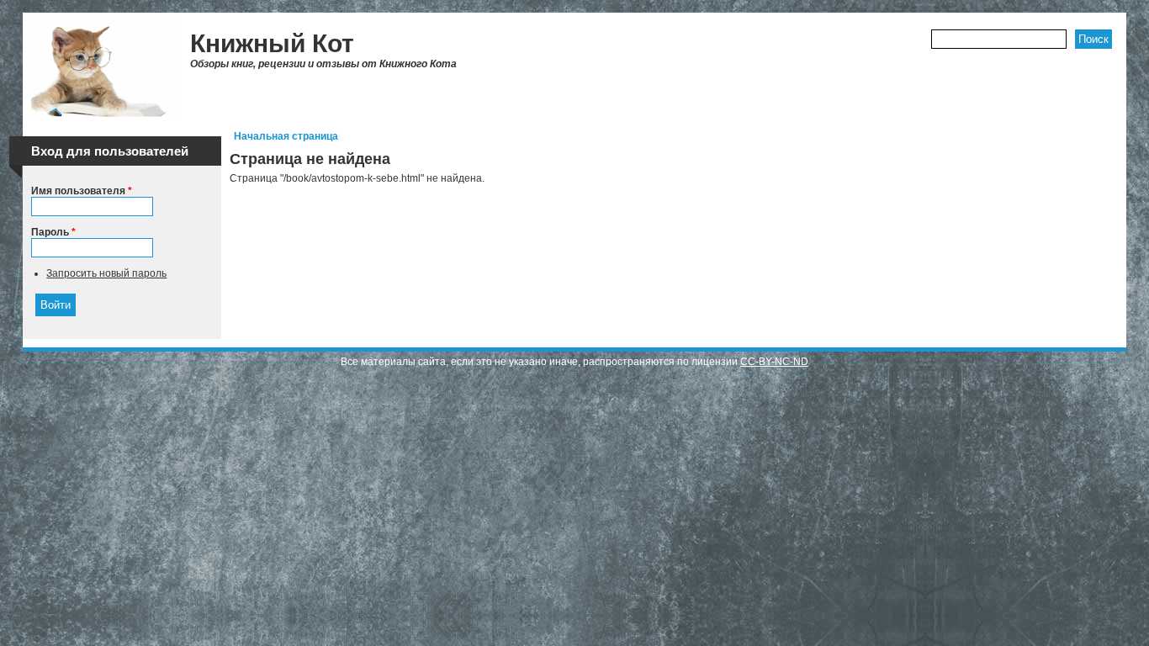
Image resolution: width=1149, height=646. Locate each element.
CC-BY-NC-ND (774, 362)
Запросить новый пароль (106, 273)
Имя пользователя (81, 191)
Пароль (53, 232)
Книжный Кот (272, 43)
